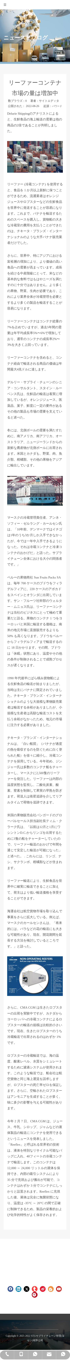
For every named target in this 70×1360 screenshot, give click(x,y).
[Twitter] (26, 1289)
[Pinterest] (35, 1295)
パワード (57, 106)
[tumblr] (35, 1289)
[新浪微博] (43, 1289)
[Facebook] (10, 1289)
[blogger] (51, 1289)
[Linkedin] (18, 1289)
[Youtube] (59, 1289)
